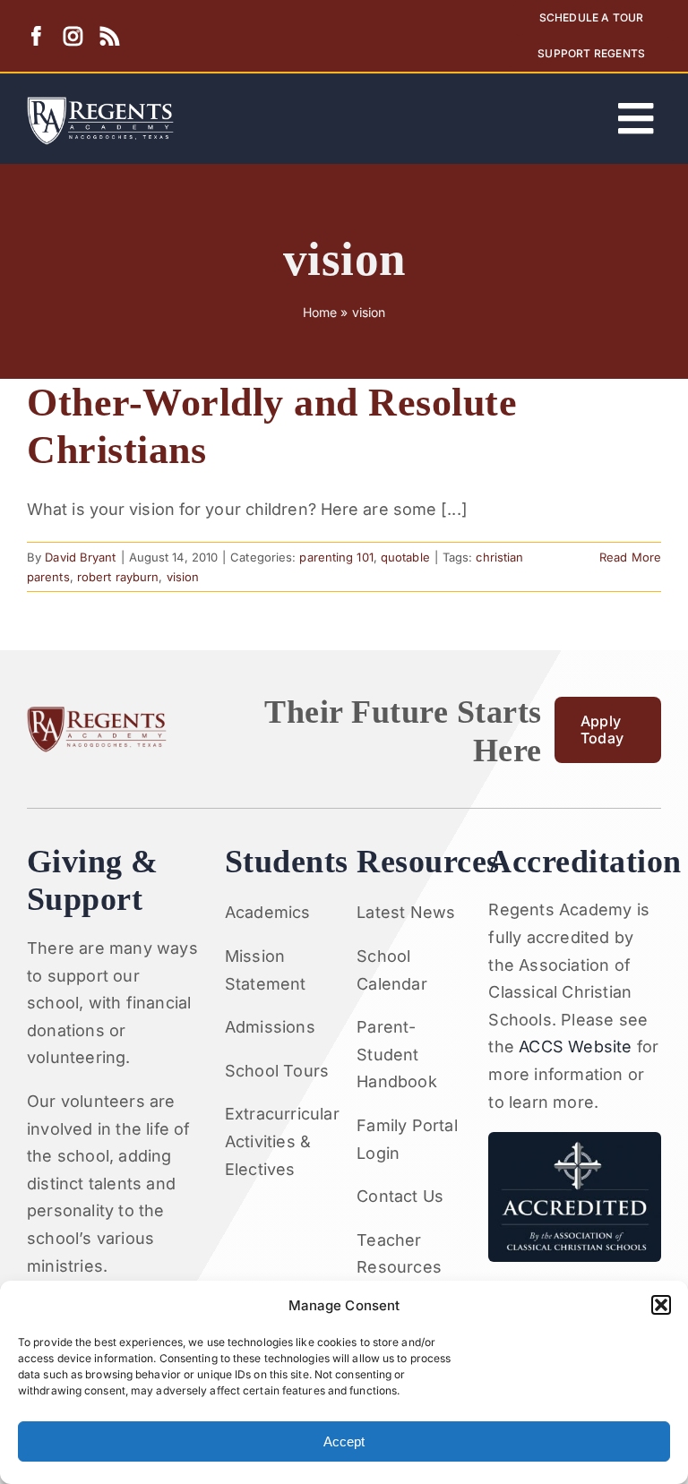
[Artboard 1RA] (100, 104)
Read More (630, 557)
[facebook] (36, 36)
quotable (405, 557)
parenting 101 (336, 557)
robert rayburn (118, 577)
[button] (661, 1305)
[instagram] (73, 36)
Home (320, 312)
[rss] (109, 36)
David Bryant (80, 557)
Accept (344, 1441)
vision (183, 577)
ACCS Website (575, 1046)
